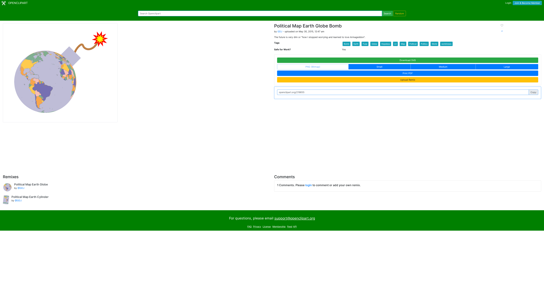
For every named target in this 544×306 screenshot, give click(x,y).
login (308, 185)
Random (399, 13)
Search (387, 13)
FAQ (249, 226)
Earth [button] (356, 44)
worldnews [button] (446, 44)
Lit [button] (395, 44)
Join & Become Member (527, 3)
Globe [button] (374, 44)
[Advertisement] (272, 147)
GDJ (280, 31)
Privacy (257, 226)
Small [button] (379, 66)
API (295, 226)
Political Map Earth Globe (31, 184)
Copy (533, 92)
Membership (279, 226)
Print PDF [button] (408, 73)
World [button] (434, 44)
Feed (289, 226)
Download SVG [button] (408, 60)
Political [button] (412, 44)
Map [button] (403, 44)
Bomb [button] (346, 44)
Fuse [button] (365, 44)
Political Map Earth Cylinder (30, 197)
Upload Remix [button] (407, 79)
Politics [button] (424, 44)
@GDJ (21, 188)
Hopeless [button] (385, 44)
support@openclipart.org (294, 218)
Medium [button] (443, 66)
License (267, 226)
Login (508, 2)
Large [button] (507, 66)
